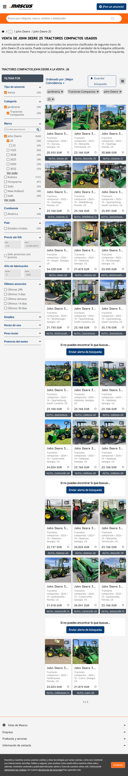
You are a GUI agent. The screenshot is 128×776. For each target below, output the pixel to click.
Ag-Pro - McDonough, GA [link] (113, 274)
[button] (22, 78)
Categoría (10, 101)
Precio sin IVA (13, 237)
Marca (8, 123)
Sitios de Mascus (18, 725)
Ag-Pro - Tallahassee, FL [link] (58, 692)
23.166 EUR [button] (81, 152)
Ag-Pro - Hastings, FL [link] (113, 158)
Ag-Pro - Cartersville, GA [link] (58, 472)
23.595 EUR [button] (109, 269)
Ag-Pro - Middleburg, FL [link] (85, 216)
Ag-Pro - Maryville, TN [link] (85, 158)
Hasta (27, 271)
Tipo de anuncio (14, 86)
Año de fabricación (16, 266)
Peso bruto (11, 333)
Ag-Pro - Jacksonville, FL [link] (58, 611)
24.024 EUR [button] (54, 467)
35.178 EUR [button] (109, 327)
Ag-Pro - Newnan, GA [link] (58, 552)
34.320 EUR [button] (54, 269)
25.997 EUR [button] (109, 211)
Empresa (7, 732)
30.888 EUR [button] (109, 152)
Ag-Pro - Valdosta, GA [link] (85, 274)
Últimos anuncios (15, 284)
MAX (26, 242)
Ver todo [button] (12, 173)
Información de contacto (16, 745)
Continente (11, 208)
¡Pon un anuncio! (113, 6)
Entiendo (118, 765)
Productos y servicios (14, 738)
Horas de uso (12, 325)
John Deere (23, 31)
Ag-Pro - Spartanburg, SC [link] (113, 216)
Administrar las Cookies (15, 770)
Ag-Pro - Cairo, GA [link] (85, 692)
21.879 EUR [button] (81, 269)
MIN (6, 242)
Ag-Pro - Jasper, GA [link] (58, 274)
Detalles (9, 317)
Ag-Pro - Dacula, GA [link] (58, 158)
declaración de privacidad (50, 770)
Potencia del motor (16, 341)
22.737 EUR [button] (54, 547)
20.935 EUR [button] (54, 152)
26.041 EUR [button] (81, 605)
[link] (58, 117)
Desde (7, 271)
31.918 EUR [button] (54, 605)
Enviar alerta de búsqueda (85, 352)
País (7, 222)
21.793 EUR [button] (54, 327)
